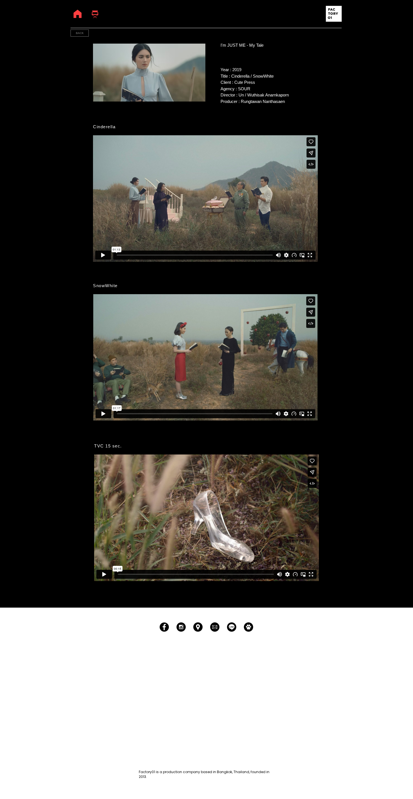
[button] (333, 13)
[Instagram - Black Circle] (181, 627)
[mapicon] (198, 627)
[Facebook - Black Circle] (164, 627)
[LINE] (231, 627)
